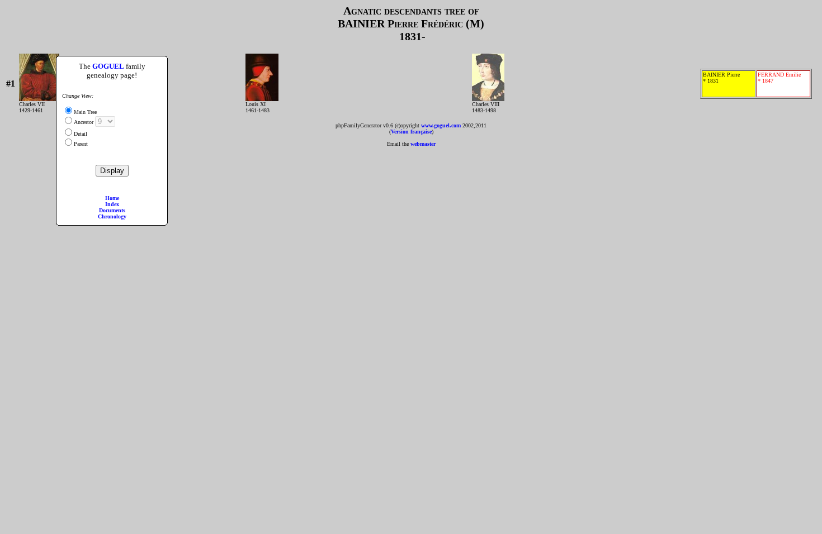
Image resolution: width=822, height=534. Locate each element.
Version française (411, 131)
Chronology (112, 216)
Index (112, 204)
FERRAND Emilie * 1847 (779, 77)
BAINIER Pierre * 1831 (721, 77)
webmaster (423, 144)
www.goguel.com (441, 125)
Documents (112, 210)
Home (112, 198)
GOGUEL (108, 66)
